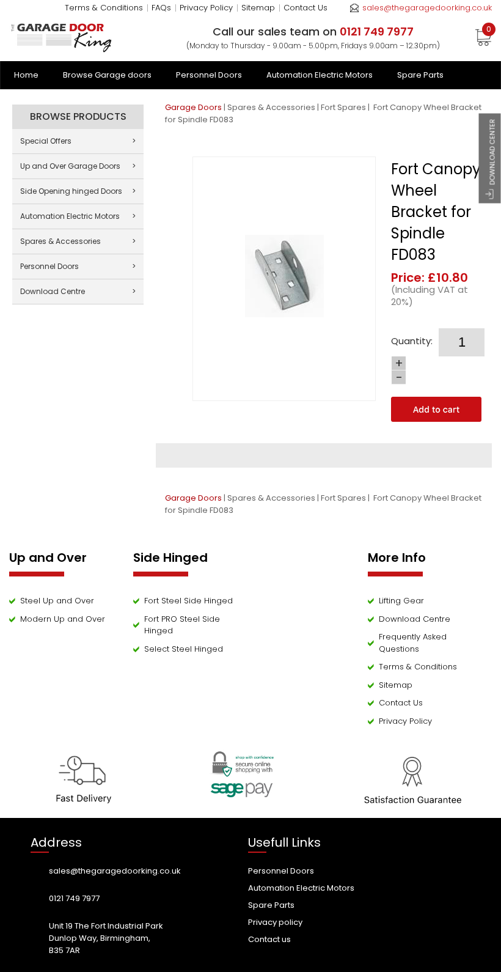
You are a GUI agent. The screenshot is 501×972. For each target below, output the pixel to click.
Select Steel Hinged (183, 649)
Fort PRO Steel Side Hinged (182, 625)
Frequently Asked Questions (413, 643)
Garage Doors (193, 107)
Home (26, 75)
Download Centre (78, 291)
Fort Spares (343, 107)
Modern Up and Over (62, 619)
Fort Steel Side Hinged (188, 600)
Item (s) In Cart (488, 31)
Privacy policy (275, 922)
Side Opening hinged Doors (78, 191)
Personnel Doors (209, 75)
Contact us (269, 939)
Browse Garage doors (107, 75)
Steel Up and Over (57, 600)
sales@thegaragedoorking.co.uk (427, 7)
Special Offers (78, 141)
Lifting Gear (401, 600)
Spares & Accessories (271, 107)
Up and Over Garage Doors (78, 166)
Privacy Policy (206, 7)
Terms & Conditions (104, 7)
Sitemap (258, 7)
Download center (492, 152)
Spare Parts (420, 75)
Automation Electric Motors (319, 75)
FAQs (161, 7)
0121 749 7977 (74, 898)
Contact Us (305, 7)
